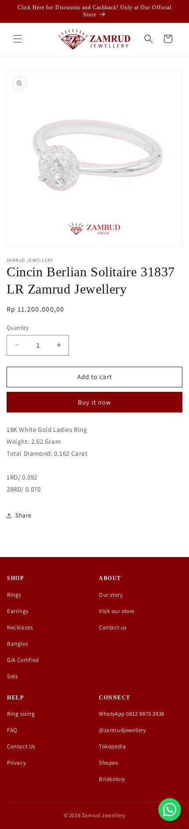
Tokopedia (112, 746)
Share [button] (23, 515)
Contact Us (21, 746)
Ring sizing (21, 713)
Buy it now (94, 402)
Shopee (108, 762)
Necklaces (20, 627)
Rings (14, 595)
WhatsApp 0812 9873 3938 (131, 713)
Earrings (18, 611)
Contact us (113, 627)
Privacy (16, 762)
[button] (17, 38)
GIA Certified (23, 660)
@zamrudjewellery (122, 730)
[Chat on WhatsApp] (169, 809)
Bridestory (112, 779)
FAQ (12, 730)
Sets (12, 676)
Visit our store (116, 611)
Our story (111, 595)
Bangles (17, 643)
